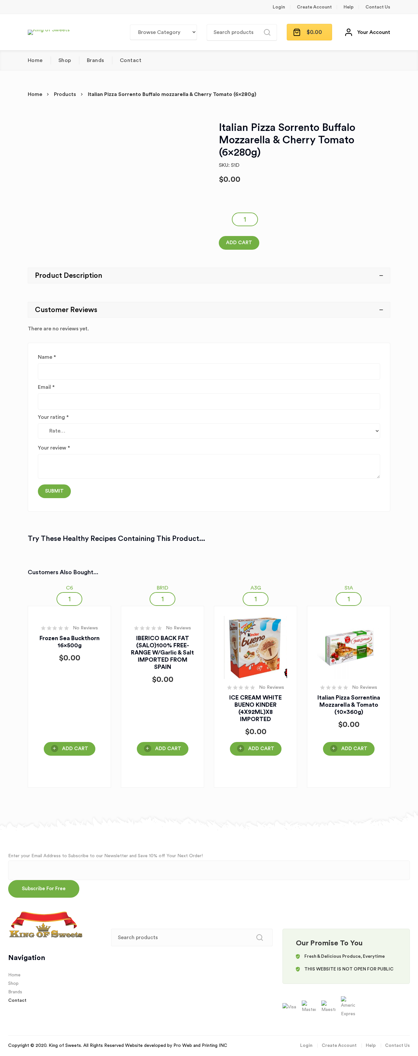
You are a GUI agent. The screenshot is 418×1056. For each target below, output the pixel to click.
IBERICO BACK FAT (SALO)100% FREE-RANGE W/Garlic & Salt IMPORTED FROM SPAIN (162, 652)
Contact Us (377, 7)
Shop (64, 60)
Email (46, 387)
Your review (54, 447)
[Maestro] (329, 1007)
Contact (130, 60)
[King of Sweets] (49, 32)
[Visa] (289, 1007)
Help (349, 7)
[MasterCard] (309, 1007)
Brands (95, 60)
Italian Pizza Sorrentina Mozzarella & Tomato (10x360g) (348, 705)
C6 (69, 588)
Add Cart (239, 242)
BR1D (162, 588)
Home (35, 60)
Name (47, 357)
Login (279, 7)
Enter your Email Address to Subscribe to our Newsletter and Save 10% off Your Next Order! (105, 856)
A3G (255, 588)
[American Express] (348, 1007)
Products (65, 94)
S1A (349, 588)
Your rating (53, 417)
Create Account (314, 7)
